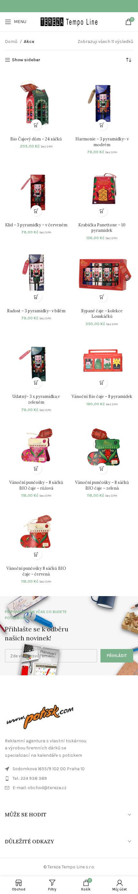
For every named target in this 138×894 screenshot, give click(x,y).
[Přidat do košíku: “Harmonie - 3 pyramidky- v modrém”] (102, 125)
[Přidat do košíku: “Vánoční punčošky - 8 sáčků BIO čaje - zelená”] (102, 468)
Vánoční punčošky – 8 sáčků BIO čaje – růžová (36, 485)
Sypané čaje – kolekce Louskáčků (102, 313)
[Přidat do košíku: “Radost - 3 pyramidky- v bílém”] (36, 296)
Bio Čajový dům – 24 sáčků (36, 138)
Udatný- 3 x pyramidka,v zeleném (36, 399)
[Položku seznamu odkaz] (69, 787)
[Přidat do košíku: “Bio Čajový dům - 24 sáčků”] (36, 125)
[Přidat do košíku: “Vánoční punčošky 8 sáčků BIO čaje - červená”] (36, 554)
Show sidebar (26, 60)
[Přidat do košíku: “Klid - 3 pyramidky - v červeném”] (36, 210)
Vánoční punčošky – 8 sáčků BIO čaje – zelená (102, 485)
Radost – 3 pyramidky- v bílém (36, 310)
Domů (11, 41)
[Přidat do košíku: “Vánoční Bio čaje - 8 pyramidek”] (102, 382)
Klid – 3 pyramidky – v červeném (36, 224)
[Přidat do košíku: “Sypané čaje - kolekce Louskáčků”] (102, 296)
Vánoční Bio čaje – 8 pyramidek (102, 396)
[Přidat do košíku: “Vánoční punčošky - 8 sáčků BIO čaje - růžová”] (36, 468)
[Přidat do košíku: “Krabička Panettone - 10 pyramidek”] (102, 210)
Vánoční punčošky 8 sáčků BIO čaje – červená (36, 571)
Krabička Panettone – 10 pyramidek (101, 227)
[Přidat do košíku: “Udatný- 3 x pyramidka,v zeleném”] (36, 382)
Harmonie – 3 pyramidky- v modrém (102, 141)
